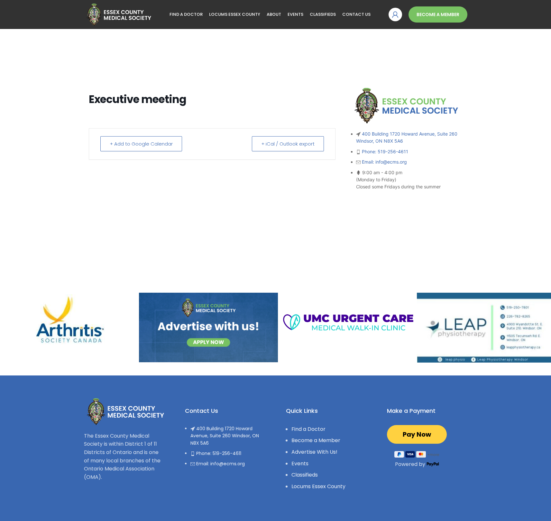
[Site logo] (118, 14)
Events (299, 463)
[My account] (395, 14)
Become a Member (438, 14)
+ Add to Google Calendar (141, 143)
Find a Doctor (308, 429)
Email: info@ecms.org (384, 162)
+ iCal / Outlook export (288, 143)
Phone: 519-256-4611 (385, 151)
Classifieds (304, 474)
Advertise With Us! (314, 452)
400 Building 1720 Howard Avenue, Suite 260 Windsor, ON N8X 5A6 (224, 435)
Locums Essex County (318, 486)
